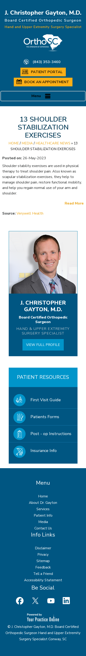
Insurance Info (44, 450)
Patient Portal (46, 71)
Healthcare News (53, 143)
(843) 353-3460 (47, 61)
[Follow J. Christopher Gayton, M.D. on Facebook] (20, 601)
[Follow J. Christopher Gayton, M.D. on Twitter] (35, 601)
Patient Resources (43, 377)
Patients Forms (45, 417)
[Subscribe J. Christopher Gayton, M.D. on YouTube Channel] (51, 601)
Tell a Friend (43, 573)
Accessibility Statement (43, 580)
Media (27, 143)
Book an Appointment (46, 82)
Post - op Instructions (51, 433)
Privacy (43, 554)
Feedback (43, 567)
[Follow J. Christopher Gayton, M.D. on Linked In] (66, 601)
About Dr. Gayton (43, 502)
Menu (36, 95)
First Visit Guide (46, 400)
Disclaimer (43, 548)
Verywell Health (30, 213)
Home (13, 143)
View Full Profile (43, 345)
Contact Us (43, 528)
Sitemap (43, 561)
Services (43, 509)
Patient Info (43, 515)
